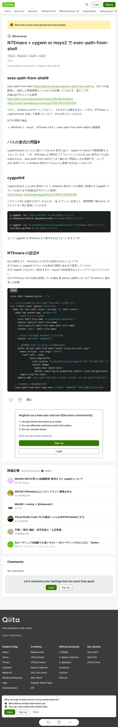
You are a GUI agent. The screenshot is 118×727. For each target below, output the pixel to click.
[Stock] (20, 400)
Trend (7, 11)
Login (96, 4)
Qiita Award (36, 677)
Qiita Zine (92, 657)
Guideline (7, 667)
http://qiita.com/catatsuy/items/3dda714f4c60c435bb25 (40, 98)
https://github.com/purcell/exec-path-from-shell (62, 86)
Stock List (19, 11)
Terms (5, 657)
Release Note (37, 652)
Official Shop (93, 662)
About (5, 652)
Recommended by (31, 471)
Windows (21, 56)
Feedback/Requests (12, 677)
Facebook (64, 667)
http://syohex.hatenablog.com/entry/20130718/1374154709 (41, 103)
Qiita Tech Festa (39, 672)
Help (4, 682)
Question (33, 11)
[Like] (10, 400)
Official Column (69, 11)
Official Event (48, 11)
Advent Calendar (39, 667)
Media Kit (7, 672)
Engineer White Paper (41, 682)
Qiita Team (92, 652)
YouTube (63, 672)
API (32, 687)
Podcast (63, 677)
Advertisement (9, 687)
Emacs (11, 56)
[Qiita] (8, 4)
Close (36, 712)
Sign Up (66, 587)
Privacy (6, 662)
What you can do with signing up (35, 435)
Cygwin (32, 56)
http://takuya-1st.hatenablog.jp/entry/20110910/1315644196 (42, 194)
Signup (109, 4)
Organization (89, 11)
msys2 (42, 56)
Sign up (23, 712)
